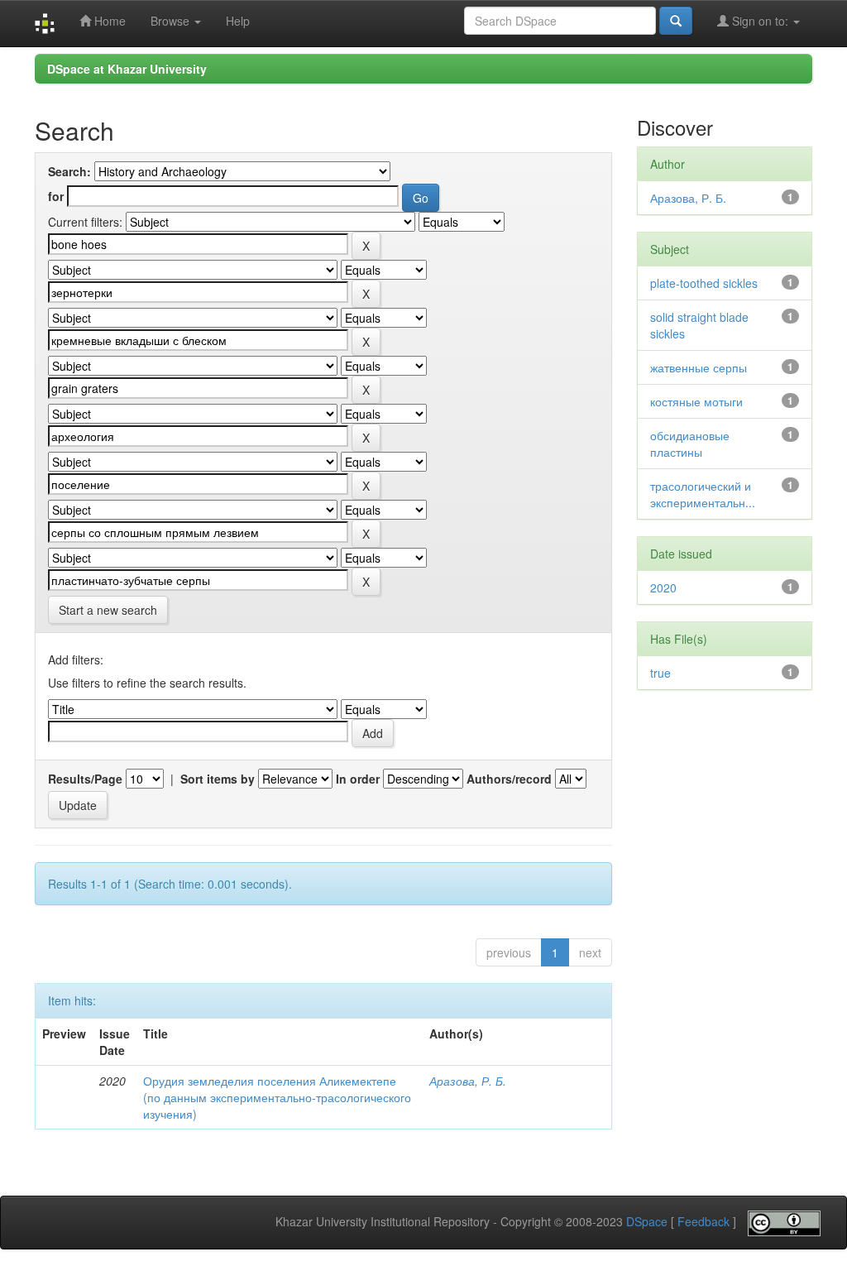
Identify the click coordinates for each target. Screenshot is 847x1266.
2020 (663, 587)
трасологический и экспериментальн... (702, 494)
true (660, 672)
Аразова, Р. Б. (467, 1080)
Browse (172, 20)
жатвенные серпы (698, 367)
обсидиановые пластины (690, 443)
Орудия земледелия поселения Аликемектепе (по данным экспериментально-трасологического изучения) (277, 1097)
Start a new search (108, 610)
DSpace (647, 1222)
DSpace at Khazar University (127, 68)
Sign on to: (760, 20)
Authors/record (509, 778)
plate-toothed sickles (704, 283)
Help (238, 20)
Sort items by (217, 778)
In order (358, 778)
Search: (69, 171)
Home (108, 20)
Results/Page (85, 778)
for (56, 196)
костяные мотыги (696, 401)
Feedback (703, 1222)
